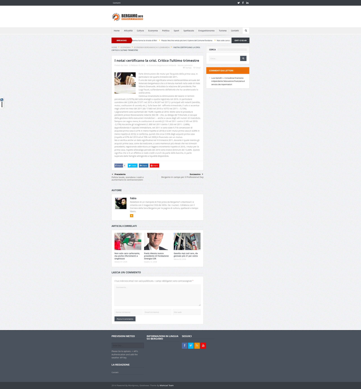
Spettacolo (188, 30)
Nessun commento (185, 65)
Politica (165, 30)
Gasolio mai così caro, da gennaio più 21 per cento (186, 254)
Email (198, 68)
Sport (176, 30)
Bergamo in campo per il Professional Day (182, 177)
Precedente (120, 174)
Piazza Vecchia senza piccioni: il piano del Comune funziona (171, 40)
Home (117, 30)
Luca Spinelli (216, 78)
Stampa (188, 68)
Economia (153, 30)
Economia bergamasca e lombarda (162, 65)
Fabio (126, 65)
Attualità (128, 30)
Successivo (195, 174)
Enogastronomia (206, 30)
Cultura (140, 30)
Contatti (116, 3)
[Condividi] (2, 102)
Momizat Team (167, 385)
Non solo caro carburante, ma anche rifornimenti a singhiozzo (229, 40)
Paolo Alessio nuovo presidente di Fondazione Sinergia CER (156, 256)
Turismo (223, 30)
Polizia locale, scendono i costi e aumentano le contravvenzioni (128, 178)
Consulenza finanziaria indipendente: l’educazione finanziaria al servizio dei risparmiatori (228, 81)
